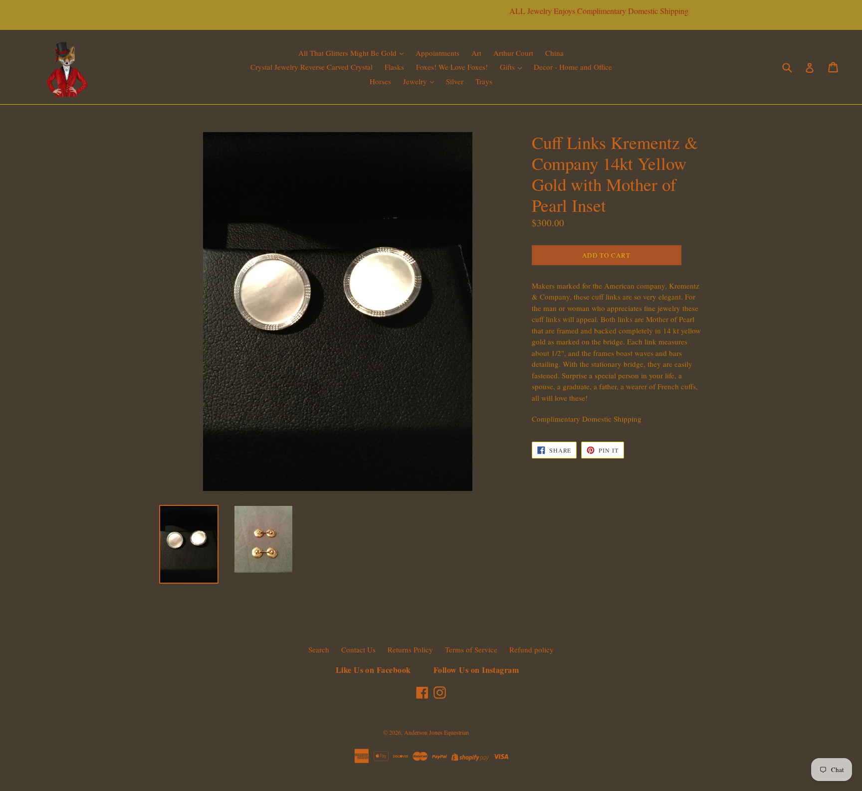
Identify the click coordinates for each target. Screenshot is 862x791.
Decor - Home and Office (573, 67)
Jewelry (416, 81)
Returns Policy (410, 649)
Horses (380, 81)
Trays (483, 81)
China (554, 53)
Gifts (508, 67)
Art (476, 53)
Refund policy (531, 649)
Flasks (394, 67)
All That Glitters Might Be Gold (348, 53)
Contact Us (358, 649)
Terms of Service (471, 649)
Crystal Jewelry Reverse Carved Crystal (311, 67)
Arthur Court (513, 53)
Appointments (437, 53)
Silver (454, 81)
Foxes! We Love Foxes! (452, 67)
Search (318, 649)
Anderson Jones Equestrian (436, 732)
